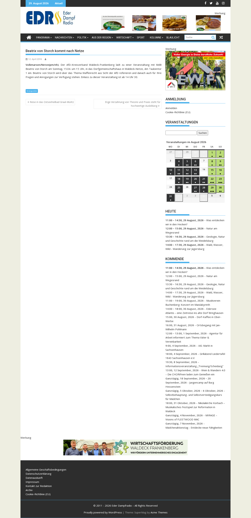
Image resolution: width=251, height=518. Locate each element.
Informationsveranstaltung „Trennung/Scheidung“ (194, 366)
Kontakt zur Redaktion (39, 486)
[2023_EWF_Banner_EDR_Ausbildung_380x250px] (195, 89)
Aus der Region (101, 37)
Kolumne (155, 37)
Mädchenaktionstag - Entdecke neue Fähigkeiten (193, 427)
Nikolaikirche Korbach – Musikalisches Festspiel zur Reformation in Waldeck (195, 407)
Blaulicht (173, 37)
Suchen (202, 133)
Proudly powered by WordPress (103, 512)
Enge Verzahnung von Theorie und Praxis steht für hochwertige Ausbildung (132, 103)
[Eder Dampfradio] (28, 37)
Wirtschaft (124, 37)
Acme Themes (159, 512)
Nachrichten (63, 37)
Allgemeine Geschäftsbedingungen (46, 469)
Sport (141, 37)
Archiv (29, 490)
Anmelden (171, 108)
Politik (81, 37)
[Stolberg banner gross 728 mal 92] (163, 30)
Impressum (32, 482)
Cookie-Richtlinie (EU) (177, 112)
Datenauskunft (34, 477)
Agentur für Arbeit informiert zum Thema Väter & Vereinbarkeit (194, 337)
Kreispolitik (32, 91)
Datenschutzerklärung (38, 473)
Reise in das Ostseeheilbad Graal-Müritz (52, 102)
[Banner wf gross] (125, 454)
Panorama (43, 37)
